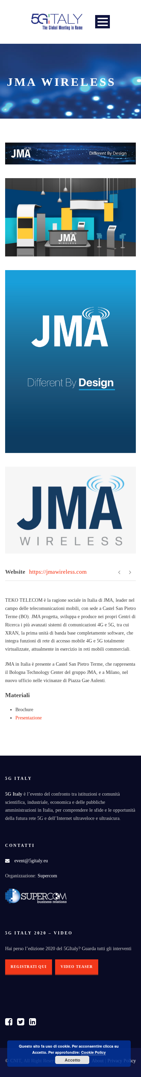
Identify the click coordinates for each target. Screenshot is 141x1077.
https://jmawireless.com (58, 572)
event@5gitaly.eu (31, 860)
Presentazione (28, 717)
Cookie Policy (93, 1052)
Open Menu (102, 21)
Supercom (47, 875)
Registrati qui (29, 967)
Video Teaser (77, 967)
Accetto (72, 1060)
